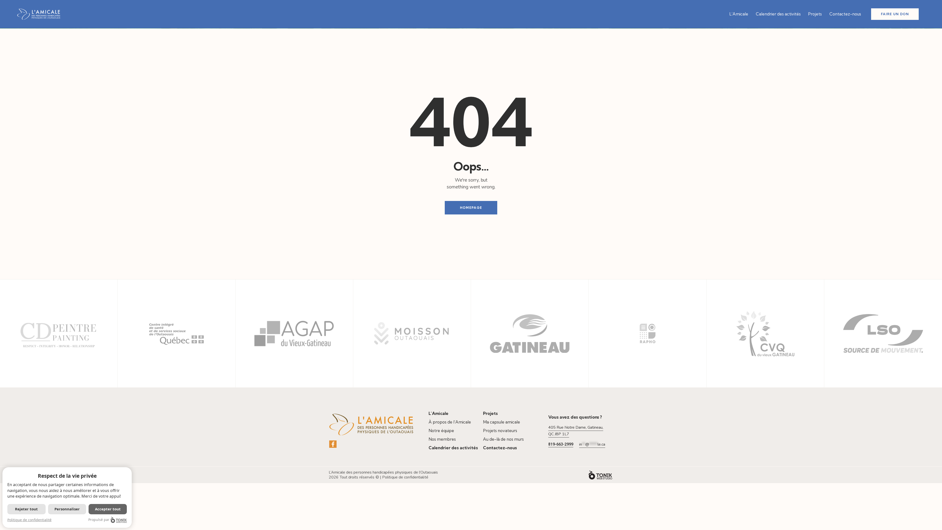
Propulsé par (98, 519)
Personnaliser (67, 508)
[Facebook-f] (333, 444)
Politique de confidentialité (405, 477)
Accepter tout (108, 508)
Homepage (471, 208)
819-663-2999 (560, 444)
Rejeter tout (26, 508)
